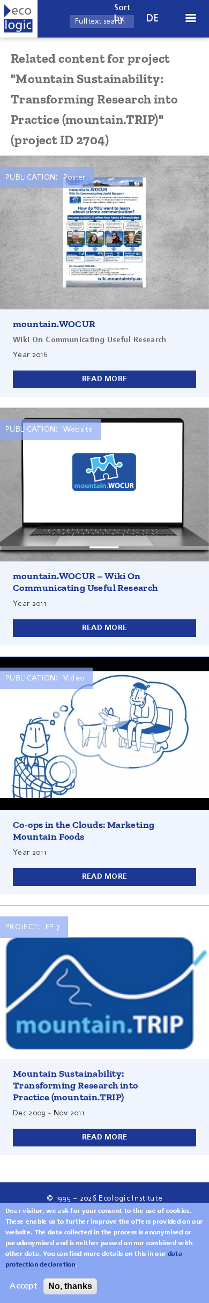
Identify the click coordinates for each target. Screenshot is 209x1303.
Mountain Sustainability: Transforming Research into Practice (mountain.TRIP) (75, 1085)
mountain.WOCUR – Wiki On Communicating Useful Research (85, 582)
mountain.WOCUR (54, 324)
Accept (23, 1286)
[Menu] (190, 19)
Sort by (122, 13)
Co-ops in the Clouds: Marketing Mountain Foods (83, 830)
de (153, 18)
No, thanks (70, 1286)
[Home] (19, 19)
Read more (105, 379)
